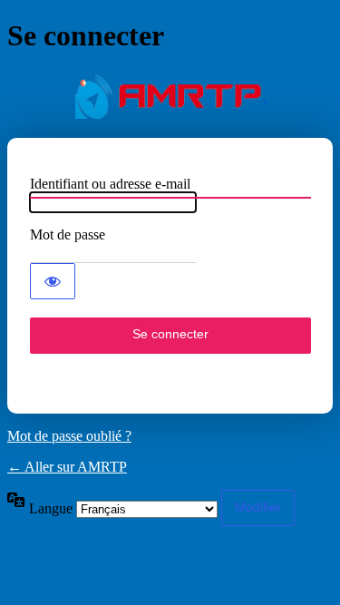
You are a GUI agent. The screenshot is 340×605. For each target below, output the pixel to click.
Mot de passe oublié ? (69, 436)
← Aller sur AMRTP (67, 466)
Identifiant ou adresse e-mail (110, 183)
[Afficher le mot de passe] (52, 281)
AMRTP (170, 96)
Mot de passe (67, 234)
